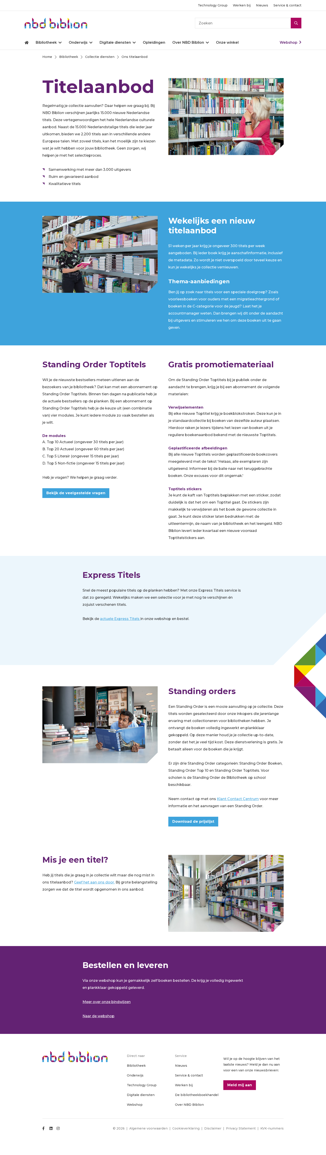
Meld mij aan (239, 1085)
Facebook (43, 1128)
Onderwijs (78, 42)
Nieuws (262, 5)
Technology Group (213, 5)
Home (27, 42)
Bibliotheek (46, 42)
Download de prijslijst (193, 821)
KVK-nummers (272, 1128)
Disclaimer (212, 1128)
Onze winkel (227, 42)
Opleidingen (154, 42)
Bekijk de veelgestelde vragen (75, 493)
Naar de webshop (98, 1016)
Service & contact (287, 5)
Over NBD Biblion (188, 42)
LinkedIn (51, 1128)
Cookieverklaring (186, 1128)
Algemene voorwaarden (148, 1128)
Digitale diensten (115, 42)
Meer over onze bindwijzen (106, 1002)
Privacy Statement (241, 1128)
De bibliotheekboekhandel (196, 1095)
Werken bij (242, 5)
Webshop (288, 42)
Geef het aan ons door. (94, 882)
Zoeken (296, 23)
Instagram (58, 1128)
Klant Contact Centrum (238, 799)
